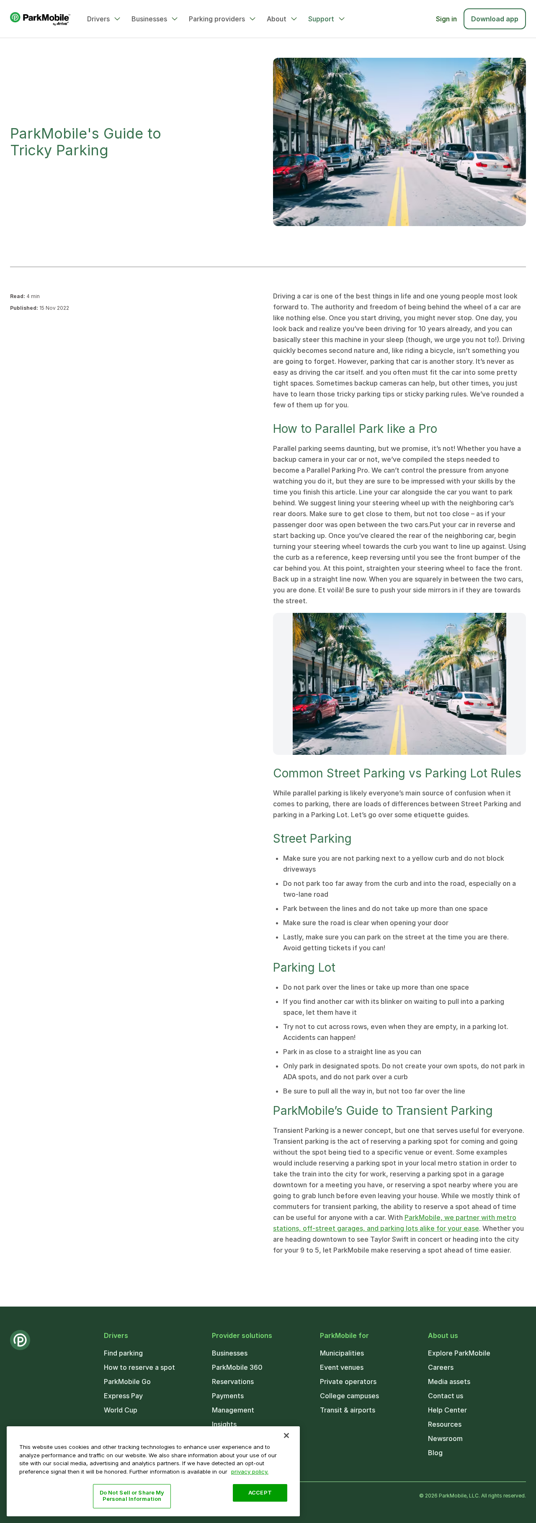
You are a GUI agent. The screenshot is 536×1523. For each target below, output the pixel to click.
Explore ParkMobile (459, 1353)
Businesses (149, 19)
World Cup (120, 1410)
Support (321, 19)
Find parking (123, 1353)
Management (233, 1410)
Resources (444, 1424)
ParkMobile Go (127, 1381)
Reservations (233, 1381)
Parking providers (217, 19)
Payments (228, 1396)
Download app (494, 19)
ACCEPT (260, 1492)
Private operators (348, 1381)
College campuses (349, 1396)
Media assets (449, 1381)
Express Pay (123, 1396)
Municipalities (342, 1353)
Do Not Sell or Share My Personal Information (132, 1495)
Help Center (447, 1410)
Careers (441, 1367)
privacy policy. (249, 1471)
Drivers (98, 19)
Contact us (445, 1396)
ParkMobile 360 (237, 1367)
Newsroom (445, 1438)
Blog (435, 1452)
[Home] (40, 19)
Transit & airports (347, 1410)
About (276, 19)
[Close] (286, 1435)
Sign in (446, 19)
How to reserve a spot (139, 1367)
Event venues (341, 1367)
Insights (224, 1424)
